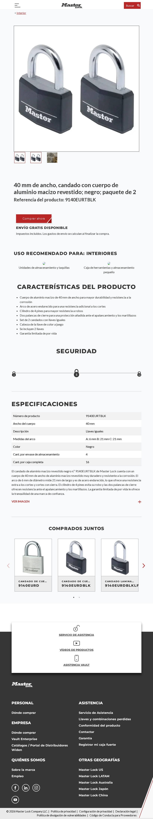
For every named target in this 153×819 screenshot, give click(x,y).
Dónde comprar (24, 713)
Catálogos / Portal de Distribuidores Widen (40, 748)
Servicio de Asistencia (96, 713)
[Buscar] (138, 5)
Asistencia (91, 703)
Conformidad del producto (99, 725)
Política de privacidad (63, 811)
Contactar (86, 732)
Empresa (21, 723)
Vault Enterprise (24, 739)
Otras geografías (99, 760)
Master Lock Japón (93, 789)
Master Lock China (93, 795)
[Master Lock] (72, 5)
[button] (33, 218)
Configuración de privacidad (95, 811)
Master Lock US (91, 770)
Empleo (18, 776)
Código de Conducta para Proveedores (113, 815)
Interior (21, 13)
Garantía (85, 738)
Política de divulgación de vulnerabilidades (61, 815)
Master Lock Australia (96, 782)
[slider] (76, 373)
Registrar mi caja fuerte (97, 744)
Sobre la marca (23, 770)
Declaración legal (125, 811)
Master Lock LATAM (94, 776)
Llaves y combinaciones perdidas (105, 719)
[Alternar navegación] (17, 5)
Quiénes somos (28, 760)
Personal (22, 703)
